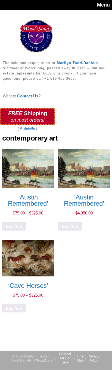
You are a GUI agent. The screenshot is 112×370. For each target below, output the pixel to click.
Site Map (80, 358)
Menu (103, 5)
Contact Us (27, 96)
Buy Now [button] (70, 226)
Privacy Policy (93, 358)
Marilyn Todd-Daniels (77, 63)
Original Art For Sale (65, 358)
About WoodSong (44, 358)
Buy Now (14, 226)
